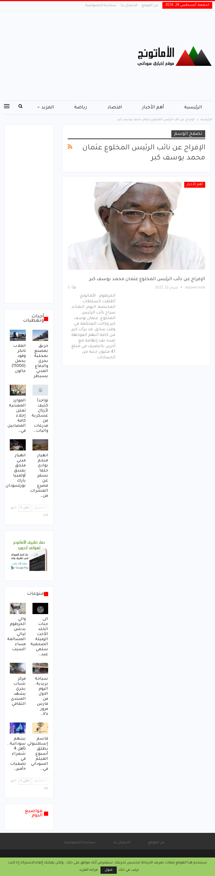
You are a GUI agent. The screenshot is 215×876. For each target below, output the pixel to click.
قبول (109, 870)
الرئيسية (193, 107)
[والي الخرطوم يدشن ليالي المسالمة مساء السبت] (18, 608)
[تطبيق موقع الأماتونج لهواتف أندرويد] (29, 556)
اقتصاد (114, 107)
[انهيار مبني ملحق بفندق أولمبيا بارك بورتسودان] (18, 444)
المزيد (47, 107)
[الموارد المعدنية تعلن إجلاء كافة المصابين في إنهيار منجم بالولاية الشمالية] (18, 390)
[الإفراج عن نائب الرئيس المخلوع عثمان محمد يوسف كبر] (136, 226)
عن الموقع (150, 6)
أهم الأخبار (153, 107)
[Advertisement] (71, 56)
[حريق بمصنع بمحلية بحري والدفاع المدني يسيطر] (40, 335)
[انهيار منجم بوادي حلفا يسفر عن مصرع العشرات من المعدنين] (40, 444)
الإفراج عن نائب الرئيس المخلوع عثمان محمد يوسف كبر (147, 279)
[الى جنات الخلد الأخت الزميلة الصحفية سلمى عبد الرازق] (40, 608)
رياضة (80, 107)
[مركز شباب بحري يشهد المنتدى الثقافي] (18, 668)
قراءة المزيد (88, 870)
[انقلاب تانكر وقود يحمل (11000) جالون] (18, 335)
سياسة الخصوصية (100, 6)
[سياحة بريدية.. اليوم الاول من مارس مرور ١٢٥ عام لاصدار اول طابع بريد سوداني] (40, 668)
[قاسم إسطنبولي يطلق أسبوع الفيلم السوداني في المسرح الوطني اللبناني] (40, 728)
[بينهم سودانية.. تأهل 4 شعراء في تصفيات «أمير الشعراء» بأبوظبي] (18, 728)
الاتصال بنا (129, 6)
